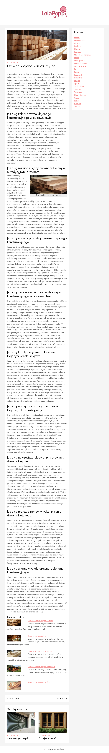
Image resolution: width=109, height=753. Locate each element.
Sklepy (77, 80)
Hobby (77, 49)
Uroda (76, 98)
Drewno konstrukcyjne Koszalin (40, 620)
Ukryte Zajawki (80, 95)
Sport (76, 83)
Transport (78, 89)
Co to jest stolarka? (47, 738)
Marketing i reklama (82, 54)
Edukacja (77, 46)
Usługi (76, 100)
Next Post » (62, 698)
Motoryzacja (79, 60)
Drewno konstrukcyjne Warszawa (41, 666)
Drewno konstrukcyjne (37, 636)
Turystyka (78, 92)
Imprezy (77, 52)
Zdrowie (77, 106)
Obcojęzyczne (80, 66)
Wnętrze (77, 103)
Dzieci (77, 43)
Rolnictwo (78, 77)
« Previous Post (13, 698)
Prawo (76, 72)
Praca (76, 69)
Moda (76, 57)
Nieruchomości (80, 63)
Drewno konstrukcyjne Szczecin (41, 682)
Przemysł (78, 75)
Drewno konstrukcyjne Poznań (40, 651)
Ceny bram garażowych (17, 738)
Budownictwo (13, 62)
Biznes (77, 37)
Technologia (79, 86)
